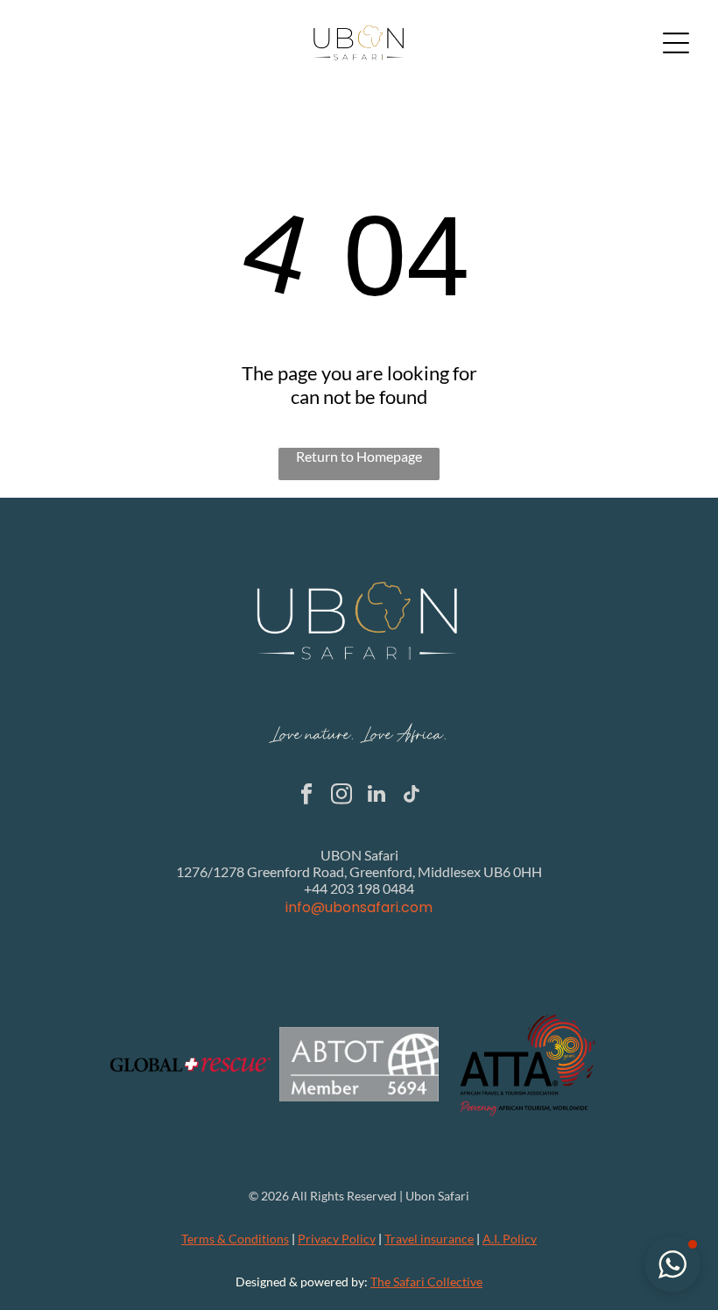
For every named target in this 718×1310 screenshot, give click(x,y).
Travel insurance (429, 1238)
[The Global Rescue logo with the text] (190, 1064)
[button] (672, 1264)
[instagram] (342, 795)
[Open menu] (676, 43)
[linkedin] (377, 795)
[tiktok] (412, 795)
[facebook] (307, 795)
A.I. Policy (509, 1238)
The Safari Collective (426, 1281)
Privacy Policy (337, 1238)
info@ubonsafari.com (359, 907)
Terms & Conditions (235, 1238)
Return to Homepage (359, 456)
